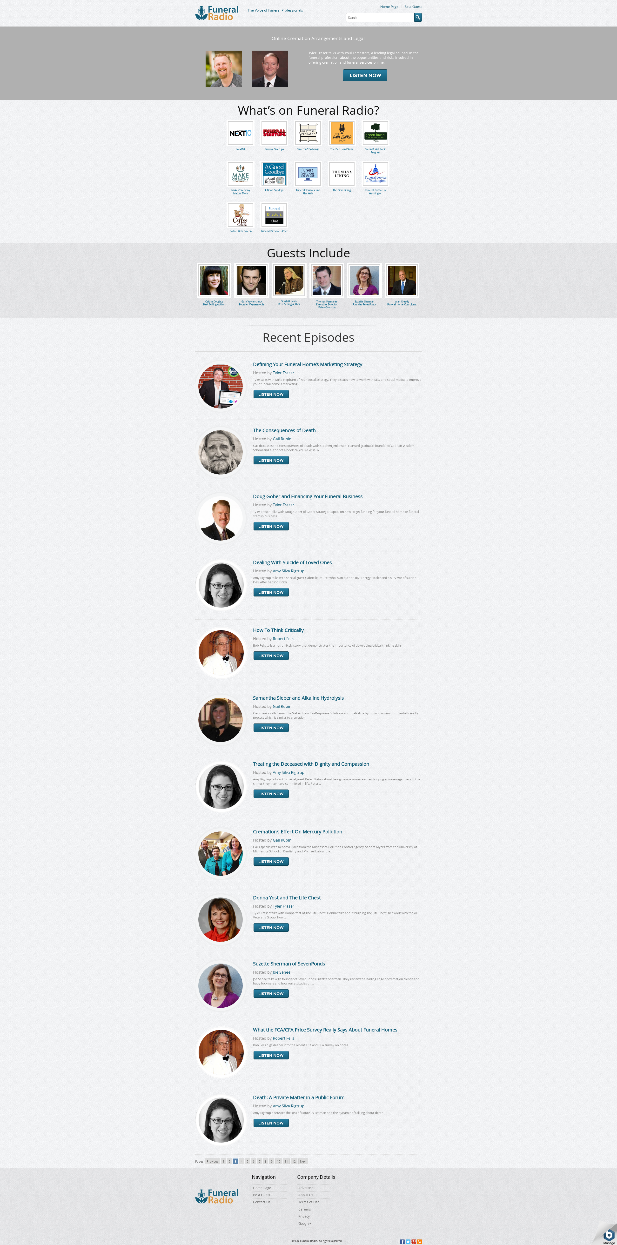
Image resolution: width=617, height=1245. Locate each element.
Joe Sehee (281, 972)
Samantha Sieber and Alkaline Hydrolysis (298, 698)
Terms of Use (308, 1202)
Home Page (389, 6)
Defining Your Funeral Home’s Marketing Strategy (307, 364)
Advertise (306, 1187)
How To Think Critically (278, 630)
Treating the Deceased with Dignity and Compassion (311, 764)
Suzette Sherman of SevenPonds (289, 963)
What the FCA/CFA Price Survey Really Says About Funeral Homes (325, 1029)
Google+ (304, 1223)
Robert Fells (283, 638)
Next (303, 1161)
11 (286, 1161)
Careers (304, 1209)
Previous (212, 1161)
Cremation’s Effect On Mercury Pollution (297, 831)
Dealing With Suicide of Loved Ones (292, 562)
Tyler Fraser (283, 372)
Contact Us (261, 1202)
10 (278, 1161)
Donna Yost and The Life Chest (287, 897)
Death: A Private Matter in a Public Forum (299, 1097)
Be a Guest (413, 6)
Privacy (304, 1216)
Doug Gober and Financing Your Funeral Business (308, 496)
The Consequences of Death (284, 430)
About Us (305, 1194)
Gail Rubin (282, 439)
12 (294, 1161)
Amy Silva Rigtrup (288, 571)
